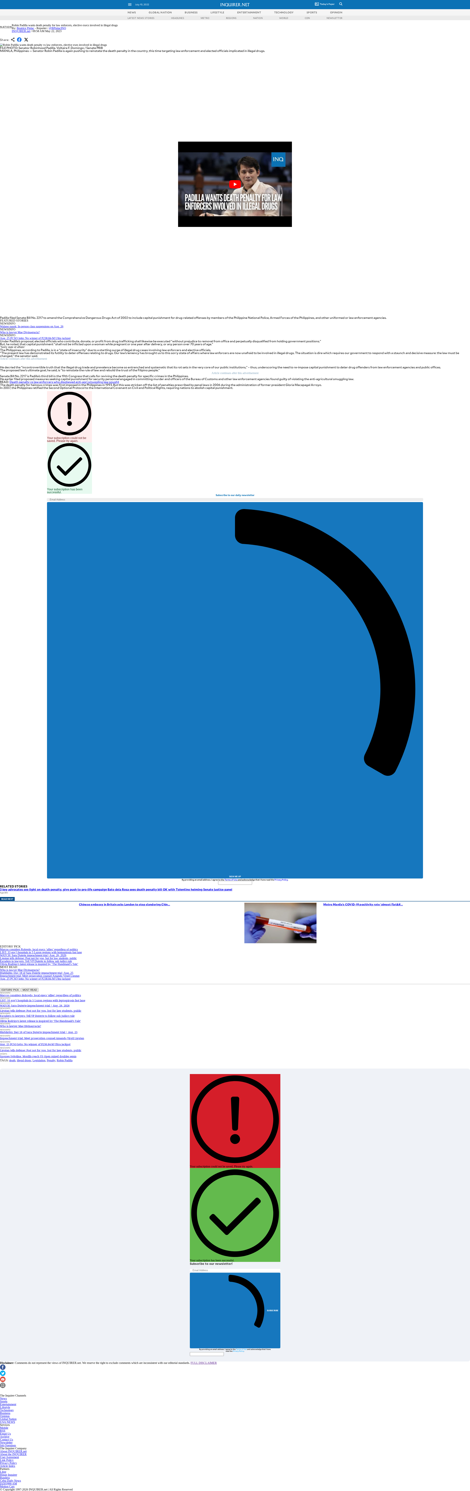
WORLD (283, 18)
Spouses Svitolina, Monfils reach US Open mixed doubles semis (38, 1056)
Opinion (5, 1416)
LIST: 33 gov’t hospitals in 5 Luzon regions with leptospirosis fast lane (41, 952)
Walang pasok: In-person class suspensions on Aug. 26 (31, 326)
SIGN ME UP (235, 876)
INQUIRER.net (21, 31)
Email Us (5, 1433)
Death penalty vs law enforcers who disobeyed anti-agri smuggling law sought (64, 382)
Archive (4, 1436)
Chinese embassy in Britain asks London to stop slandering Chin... (124, 904)
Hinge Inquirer (8, 1474)
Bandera (5, 1477)
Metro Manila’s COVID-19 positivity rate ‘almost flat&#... (363, 904)
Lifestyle (5, 1407)
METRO (205, 18)
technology (284, 12)
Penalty (51, 1060)
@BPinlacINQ (57, 28)
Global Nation (8, 1419)
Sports (3, 1401)
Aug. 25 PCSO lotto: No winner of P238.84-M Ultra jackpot (35, 338)
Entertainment (8, 1404)
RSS (2, 1430)
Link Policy (7, 1460)
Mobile (4, 1427)
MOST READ (30, 990)
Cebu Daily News (10, 1480)
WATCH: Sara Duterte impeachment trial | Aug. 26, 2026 (33, 955)
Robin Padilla (65, 1060)
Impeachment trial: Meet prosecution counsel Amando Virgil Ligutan (39, 975)
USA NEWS (7, 1421)
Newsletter (6, 1442)
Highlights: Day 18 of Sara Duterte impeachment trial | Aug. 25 (36, 972)
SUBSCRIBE (273, 1310)
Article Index (7, 1466)
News (132, 12)
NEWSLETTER (334, 18)
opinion (336, 12)
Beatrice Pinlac (25, 28)
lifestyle (217, 12)
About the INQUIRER (13, 1454)
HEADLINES (177, 18)
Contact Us (6, 1439)
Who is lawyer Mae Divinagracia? (20, 332)
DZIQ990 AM (8, 1483)
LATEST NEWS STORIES (141, 18)
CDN (307, 18)
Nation (6, 27)
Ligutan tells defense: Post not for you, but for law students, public (38, 958)
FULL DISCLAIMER (204, 1362)
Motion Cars (7, 1486)
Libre (3, 1471)
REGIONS (231, 18)
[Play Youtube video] (235, 184)
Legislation (38, 1060)
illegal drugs (24, 1060)
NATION (258, 18)
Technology (7, 1410)
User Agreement (9, 1457)
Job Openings (8, 1445)
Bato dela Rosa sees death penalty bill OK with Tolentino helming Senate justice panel (170, 889)
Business (5, 1413)
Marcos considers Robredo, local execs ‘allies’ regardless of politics (39, 949)
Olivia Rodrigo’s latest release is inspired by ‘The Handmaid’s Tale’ (39, 964)
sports (312, 12)
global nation (160, 12)
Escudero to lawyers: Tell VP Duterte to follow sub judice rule (36, 961)
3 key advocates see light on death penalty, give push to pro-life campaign (53, 889)
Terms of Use (231, 879)
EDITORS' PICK (10, 990)
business (191, 12)
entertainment (249, 12)
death (12, 1060)
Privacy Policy (281, 879)
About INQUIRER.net (13, 1451)
